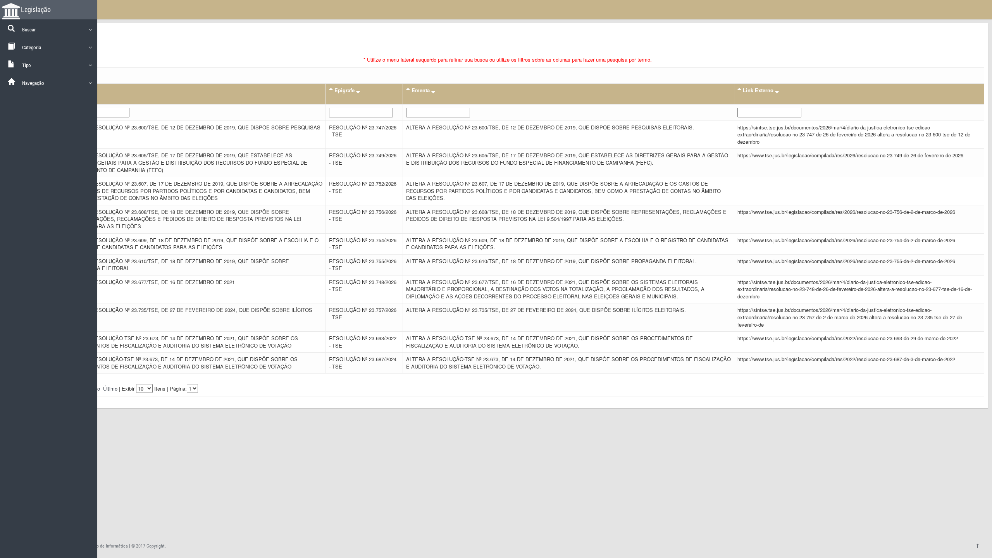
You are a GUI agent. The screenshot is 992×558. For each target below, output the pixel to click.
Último (110, 388)
